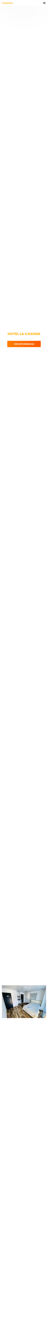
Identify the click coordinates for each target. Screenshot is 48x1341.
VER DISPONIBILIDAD (24, 344)
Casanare (7, 3)
